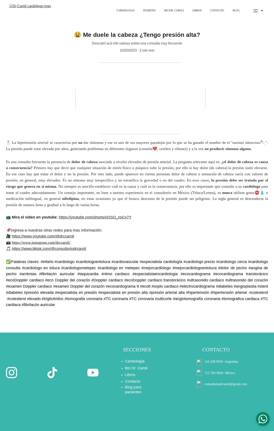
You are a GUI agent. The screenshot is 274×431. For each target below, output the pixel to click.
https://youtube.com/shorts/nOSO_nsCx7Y (95, 217)
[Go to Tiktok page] (52, 372)
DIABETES (149, 10)
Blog (129, 387)
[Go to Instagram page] (11, 372)
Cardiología (134, 361)
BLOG (236, 10)
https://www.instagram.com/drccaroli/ (41, 242)
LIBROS (197, 10)
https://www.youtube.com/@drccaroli (43, 236)
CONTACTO (217, 10)
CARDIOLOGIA (125, 10)
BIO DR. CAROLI (174, 10)
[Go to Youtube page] (92, 372)
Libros (130, 375)
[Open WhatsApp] (263, 419)
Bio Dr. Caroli (136, 368)
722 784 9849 (213, 373)
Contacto (132, 381)
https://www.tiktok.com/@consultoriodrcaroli (49, 249)
